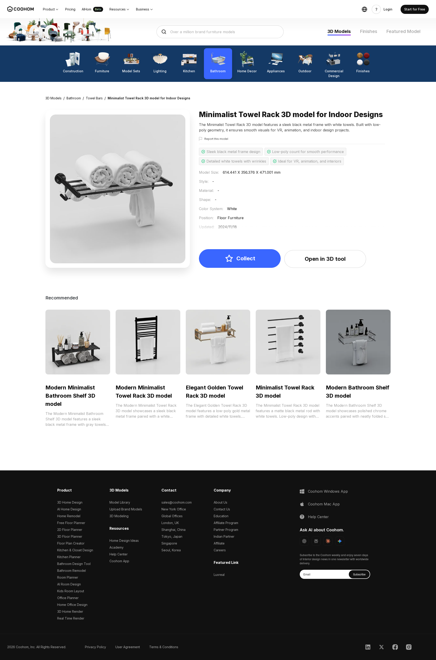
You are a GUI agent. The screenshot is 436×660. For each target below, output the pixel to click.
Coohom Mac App (324, 504)
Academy (116, 547)
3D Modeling (119, 516)
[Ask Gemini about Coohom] (339, 541)
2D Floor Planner (69, 530)
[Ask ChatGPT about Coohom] (304, 541)
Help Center (118, 554)
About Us (220, 502)
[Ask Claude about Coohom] (327, 541)
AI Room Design (69, 584)
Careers (220, 550)
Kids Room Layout (70, 591)
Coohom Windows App (328, 491)
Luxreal (219, 575)
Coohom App (119, 561)
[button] (51, 9)
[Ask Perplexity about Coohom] (316, 541)
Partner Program (226, 530)
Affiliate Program (226, 523)
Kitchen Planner (69, 557)
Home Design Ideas (124, 540)
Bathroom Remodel (71, 570)
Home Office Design (72, 605)
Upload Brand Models (125, 509)
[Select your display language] (364, 9)
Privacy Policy (95, 647)
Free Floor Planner (71, 523)
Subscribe (359, 574)
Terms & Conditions (163, 647)
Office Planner (68, 598)
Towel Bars (94, 98)
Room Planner (67, 577)
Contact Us (222, 509)
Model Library (119, 502)
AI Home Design (69, 509)
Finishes (368, 31)
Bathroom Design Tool (74, 564)
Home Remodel (68, 516)
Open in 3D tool (325, 259)
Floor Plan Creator (70, 543)
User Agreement (127, 647)
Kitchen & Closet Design (75, 550)
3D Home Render (70, 611)
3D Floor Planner (69, 536)
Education (221, 516)
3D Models (339, 31)
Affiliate (219, 543)
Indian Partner (224, 536)
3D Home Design (69, 502)
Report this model (216, 139)
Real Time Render (70, 618)
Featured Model (403, 31)
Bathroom (74, 98)
